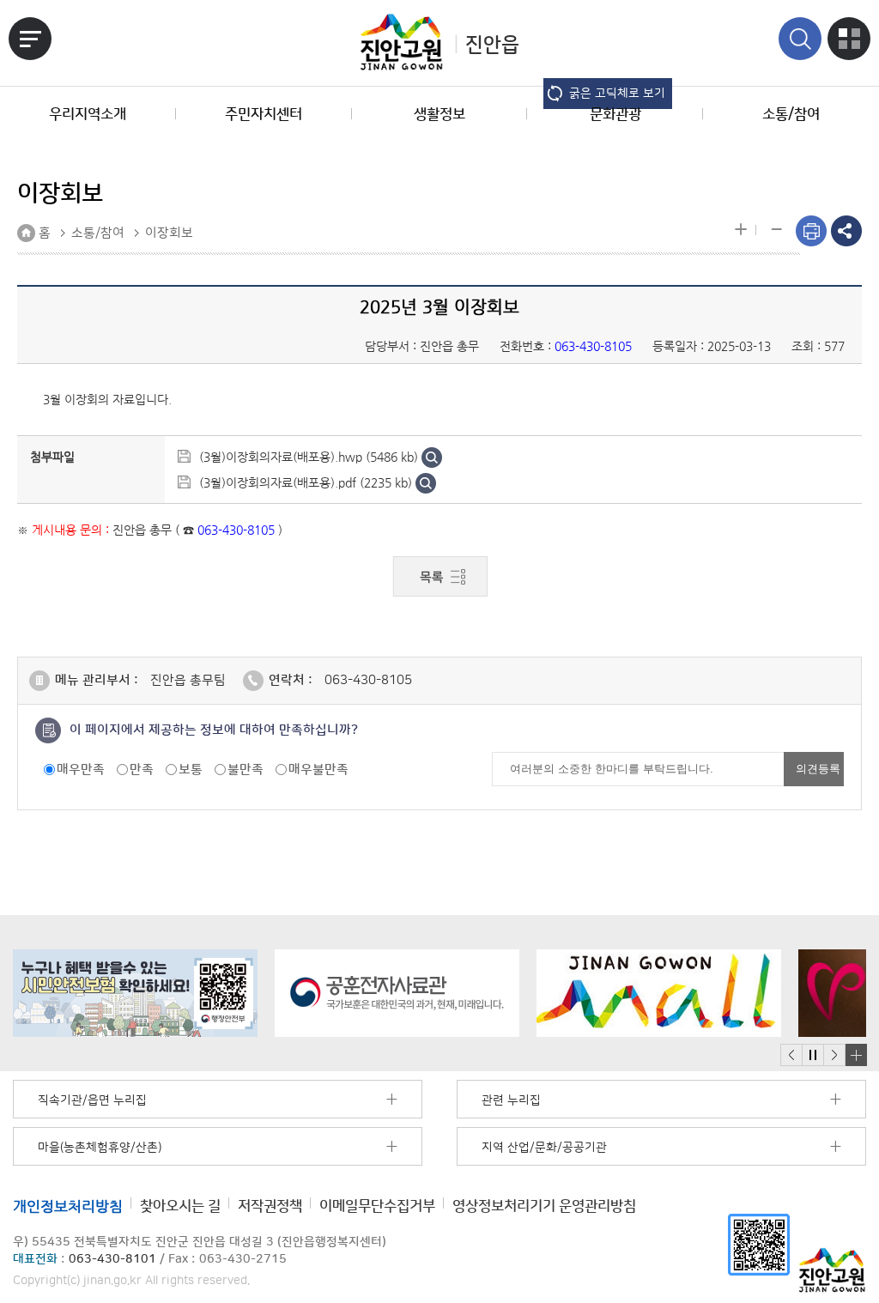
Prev (791, 1055)
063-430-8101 (112, 1259)
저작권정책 (270, 1205)
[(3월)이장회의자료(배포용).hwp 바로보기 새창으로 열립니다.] (431, 457)
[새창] (758, 1244)
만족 (142, 769)
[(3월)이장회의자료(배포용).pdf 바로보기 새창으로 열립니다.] (425, 482)
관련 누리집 (511, 1100)
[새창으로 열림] (135, 993)
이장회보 (169, 233)
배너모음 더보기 (856, 1055)
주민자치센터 (263, 114)
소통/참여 (791, 114)
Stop (812, 1055)
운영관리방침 (544, 1205)
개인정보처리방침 (68, 1206)
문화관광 (615, 114)
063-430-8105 (368, 680)
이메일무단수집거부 (377, 1205)
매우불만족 (318, 769)
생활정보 (439, 114)
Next (834, 1055)
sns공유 (846, 230)
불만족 (245, 769)
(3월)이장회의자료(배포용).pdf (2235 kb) (305, 482)
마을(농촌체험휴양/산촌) (99, 1148)
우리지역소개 (87, 114)
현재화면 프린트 (811, 230)
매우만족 (81, 769)
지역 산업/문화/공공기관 (544, 1148)
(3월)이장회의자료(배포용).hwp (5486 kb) (308, 457)
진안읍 (492, 45)
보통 (191, 769)
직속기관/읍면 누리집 (92, 1100)
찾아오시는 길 (180, 1205)
